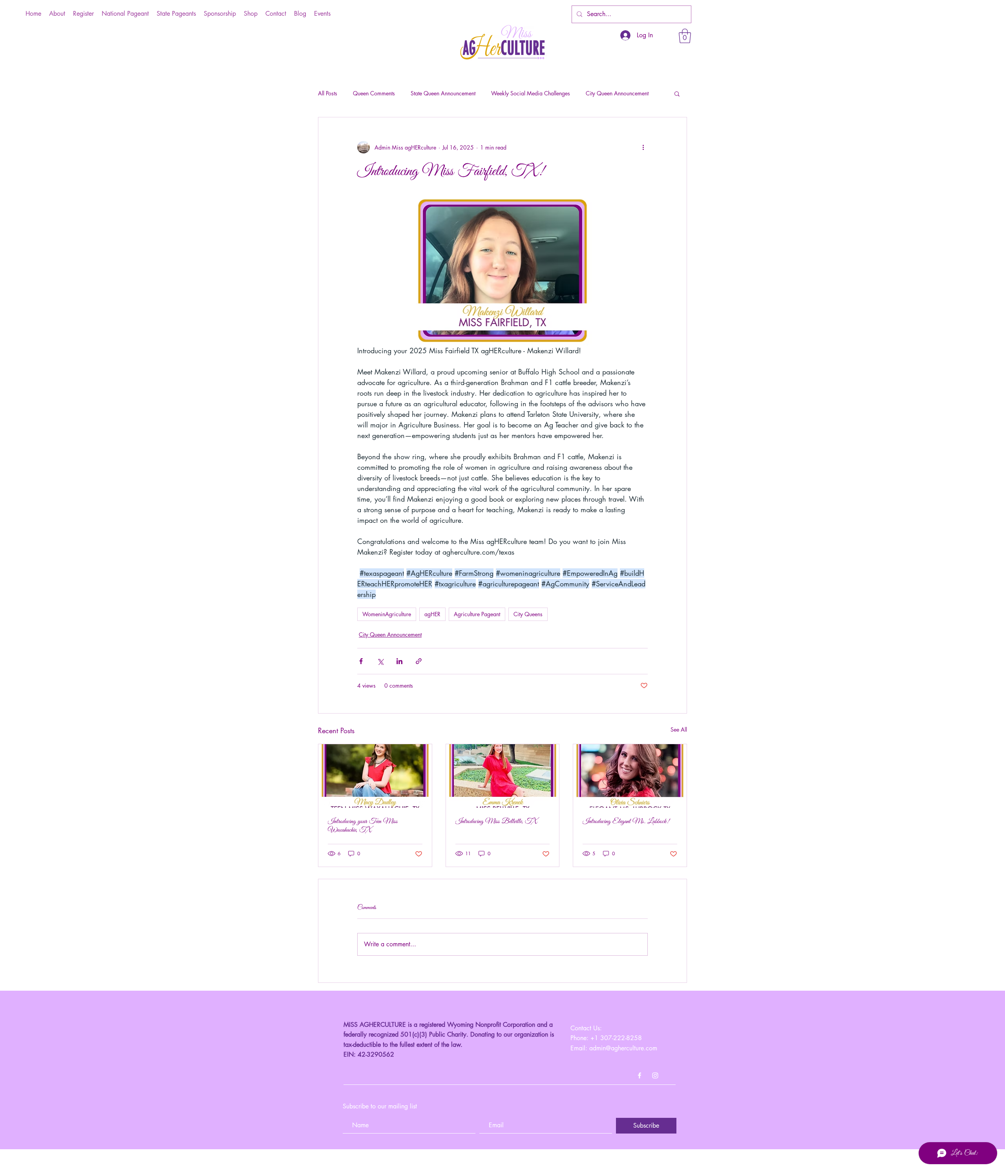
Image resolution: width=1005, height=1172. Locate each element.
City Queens (528, 614)
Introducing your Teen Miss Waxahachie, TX (363, 825)
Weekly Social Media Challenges (530, 93)
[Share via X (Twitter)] (380, 661)
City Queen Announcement (617, 93)
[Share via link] (418, 661)
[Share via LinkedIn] (399, 661)
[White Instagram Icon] (655, 1075)
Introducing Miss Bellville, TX (496, 821)
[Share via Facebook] (361, 661)
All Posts (327, 93)
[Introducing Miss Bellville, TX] (502, 776)
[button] (685, 36)
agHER (432, 614)
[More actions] (643, 147)
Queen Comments (374, 93)
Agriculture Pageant (477, 614)
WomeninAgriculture (386, 614)
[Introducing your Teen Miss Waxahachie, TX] (375, 776)
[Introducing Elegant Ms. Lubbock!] (630, 776)
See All (679, 729)
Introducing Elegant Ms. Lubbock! (626, 821)
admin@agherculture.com (623, 1048)
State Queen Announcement (443, 93)
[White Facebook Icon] (639, 1075)
